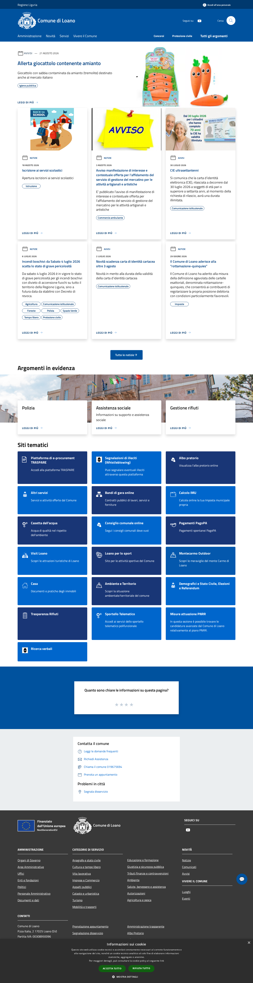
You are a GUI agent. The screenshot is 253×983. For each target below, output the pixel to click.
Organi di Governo (29, 860)
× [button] (248, 942)
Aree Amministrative (31, 867)
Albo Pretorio (135, 933)
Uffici (21, 873)
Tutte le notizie (124, 355)
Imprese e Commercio (85, 880)
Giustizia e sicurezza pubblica (145, 867)
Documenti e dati (28, 900)
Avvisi (28, 53)
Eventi (186, 898)
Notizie (33, 158)
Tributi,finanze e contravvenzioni (148, 873)
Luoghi (186, 892)
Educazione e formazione (143, 860)
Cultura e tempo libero (86, 867)
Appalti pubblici (82, 887)
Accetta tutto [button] (112, 968)
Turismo (77, 900)
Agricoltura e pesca (139, 900)
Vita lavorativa (81, 873)
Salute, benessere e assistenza (146, 886)
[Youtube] (198, 20)
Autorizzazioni (136, 893)
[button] (126, 977)
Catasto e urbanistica (85, 893)
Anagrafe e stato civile (86, 860)
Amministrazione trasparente (145, 926)
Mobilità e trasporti (84, 907)
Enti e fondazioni (28, 880)
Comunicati (189, 867)
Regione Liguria (27, 5)
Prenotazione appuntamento (90, 926)
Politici (22, 887)
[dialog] (126, 961)
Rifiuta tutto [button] (141, 968)
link (162, 960)
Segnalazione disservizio (87, 933)
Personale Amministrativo (34, 893)
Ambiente (133, 880)
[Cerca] (231, 20)
